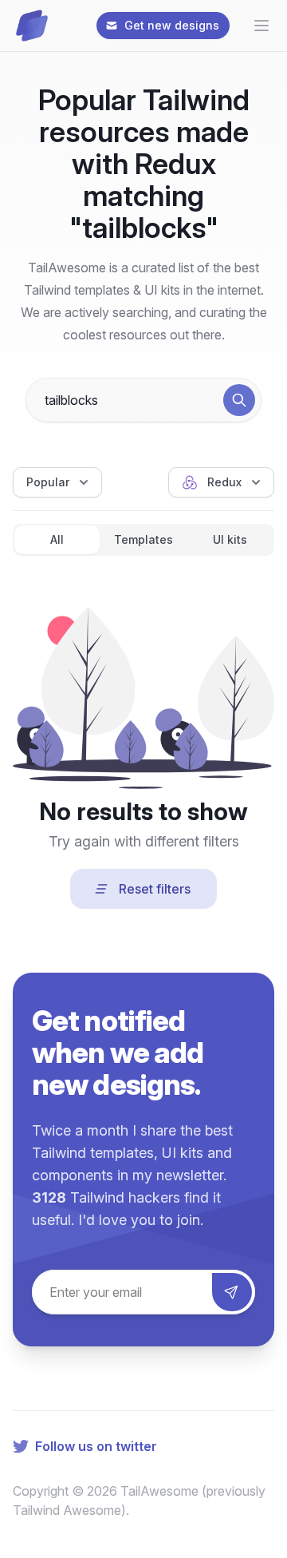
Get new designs (171, 25)
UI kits (230, 539)
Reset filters (155, 889)
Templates (143, 539)
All (57, 539)
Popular (47, 482)
